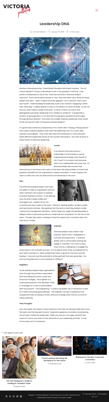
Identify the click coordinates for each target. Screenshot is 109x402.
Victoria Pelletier (39, 32)
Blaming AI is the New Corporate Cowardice (90, 358)
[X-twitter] (10, 396)
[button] (97, 10)
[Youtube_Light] (13, 396)
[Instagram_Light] (17, 396)
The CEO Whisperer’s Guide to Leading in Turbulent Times (19, 382)
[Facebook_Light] (6, 396)
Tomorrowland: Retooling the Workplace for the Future (54, 359)
